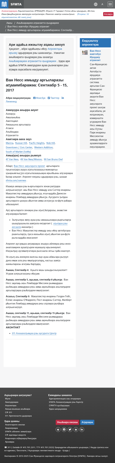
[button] (95, 4)
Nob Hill (50, 143)
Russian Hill (21, 143)
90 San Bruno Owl (53, 159)
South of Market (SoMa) (18, 151)
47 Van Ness (12, 159)
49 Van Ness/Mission (31, 159)
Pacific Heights (36, 143)
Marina (9, 143)
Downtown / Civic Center (19, 147)
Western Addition (43, 147)
